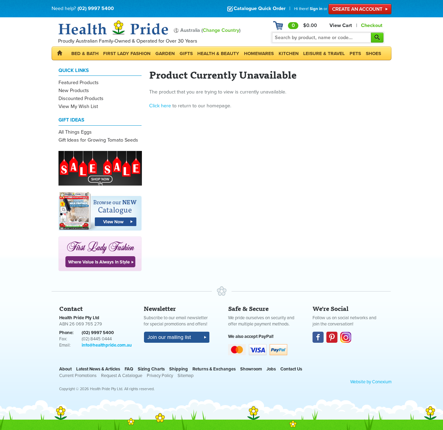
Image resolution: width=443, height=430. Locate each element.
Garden (165, 53)
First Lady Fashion (127, 53)
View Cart (340, 25)
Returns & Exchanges (214, 369)
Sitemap (185, 375)
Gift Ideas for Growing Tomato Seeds (98, 140)
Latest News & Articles (98, 369)
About (65, 369)
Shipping (178, 369)
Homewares (259, 53)
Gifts (186, 53)
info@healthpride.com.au (107, 345)
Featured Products (78, 83)
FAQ (129, 369)
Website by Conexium (370, 382)
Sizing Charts (151, 369)
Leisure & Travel (324, 53)
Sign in (316, 8)
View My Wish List (78, 106)
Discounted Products (80, 98)
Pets (355, 53)
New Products (73, 90)
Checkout (371, 25)
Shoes (373, 53)
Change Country (221, 30)
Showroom (251, 369)
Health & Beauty (218, 53)
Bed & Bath (85, 53)
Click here (160, 106)
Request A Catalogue (121, 375)
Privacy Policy (160, 375)
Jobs (271, 369)
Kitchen (289, 53)
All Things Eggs (75, 132)
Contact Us (291, 369)
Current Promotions (78, 375)
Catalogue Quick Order (260, 8)
